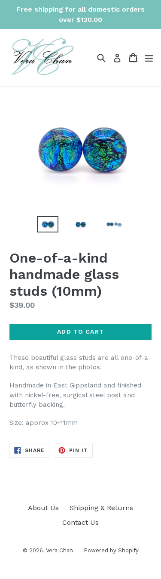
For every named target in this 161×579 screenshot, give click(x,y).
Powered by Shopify (111, 550)
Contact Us (80, 522)
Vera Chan (59, 550)
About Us (43, 508)
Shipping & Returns (101, 508)
